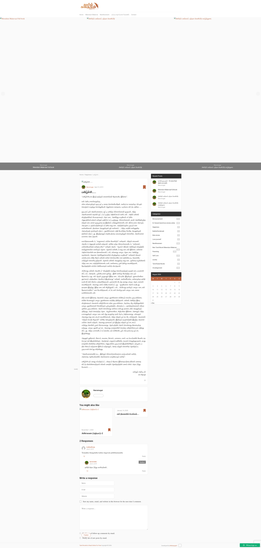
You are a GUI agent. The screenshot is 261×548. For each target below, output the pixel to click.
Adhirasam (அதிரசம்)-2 (92, 433)
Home (81, 14)
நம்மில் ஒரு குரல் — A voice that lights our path (167, 182)
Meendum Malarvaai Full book (167, 189)
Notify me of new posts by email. (94, 538)
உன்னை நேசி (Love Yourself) (120, 14)
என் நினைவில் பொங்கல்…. (128, 414)
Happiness (156, 227)
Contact (133, 14)
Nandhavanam (104, 14)
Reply (144, 456)
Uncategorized (157, 268)
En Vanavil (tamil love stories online (164, 223)
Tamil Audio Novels (159, 264)
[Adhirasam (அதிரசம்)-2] (96, 417)
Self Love (156, 255)
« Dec (152, 303)
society (155, 259)
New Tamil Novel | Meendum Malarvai (164, 247)
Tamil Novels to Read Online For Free (90, 545)
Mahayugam (173, 545)
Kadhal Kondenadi (158, 231)
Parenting (156, 251)
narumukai (93, 461)
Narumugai (89, 187)
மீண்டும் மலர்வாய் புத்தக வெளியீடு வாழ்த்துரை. (168, 204)
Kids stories (156, 235)
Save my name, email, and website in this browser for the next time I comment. (112, 501)
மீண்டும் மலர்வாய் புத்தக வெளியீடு (168, 196)
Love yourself (157, 239)
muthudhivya (90, 447)
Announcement (158, 219)
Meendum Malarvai (91, 14)
